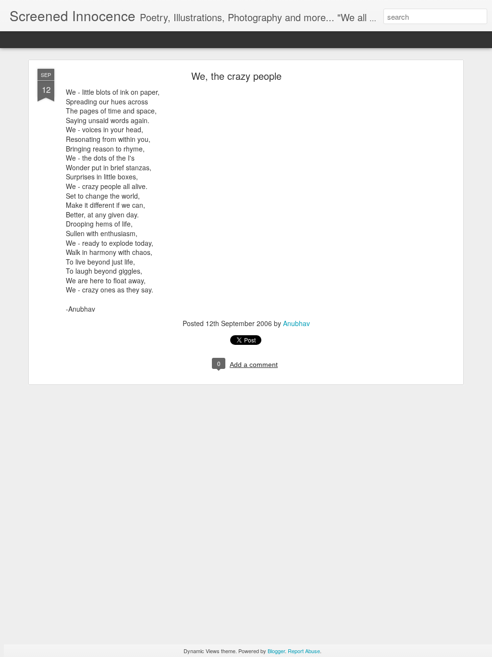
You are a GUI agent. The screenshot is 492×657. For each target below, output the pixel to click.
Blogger (276, 651)
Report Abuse (304, 651)
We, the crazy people (236, 76)
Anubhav (296, 323)
